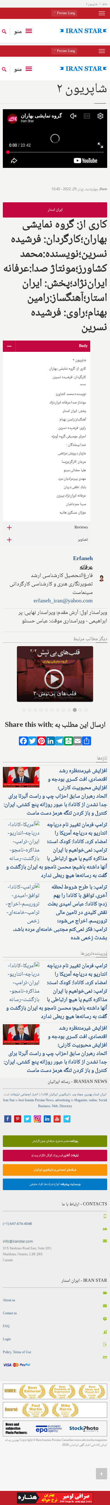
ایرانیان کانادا (49, 1095)
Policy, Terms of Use (17, 1352)
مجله (80, 1095)
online (93, 1100)
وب (74, 1095)
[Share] (86, 742)
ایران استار (55, 210)
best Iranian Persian (32, 1100)
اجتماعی (25, 1095)
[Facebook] (23, 742)
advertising (62, 1100)
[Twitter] (32, 742)
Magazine (80, 1100)
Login (7, 1339)
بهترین (88, 1095)
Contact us (10, 1314)
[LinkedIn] (50, 742)
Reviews (81, 527)
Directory (66, 1106)
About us (9, 1301)
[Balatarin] (68, 742)
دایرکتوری (65, 1095)
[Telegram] (59, 742)
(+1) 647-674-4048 (17, 1224)
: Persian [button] (65, 13)
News (50, 1100)
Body (83, 346)
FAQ (6, 1327)
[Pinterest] (41, 742)
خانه (104, 4)
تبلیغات (14, 1095)
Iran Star (9, 1100)
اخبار (35, 1095)
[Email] (77, 742)
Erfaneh (83, 559)
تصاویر (83, 539)
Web (55, 1106)
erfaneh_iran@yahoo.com (63, 601)
